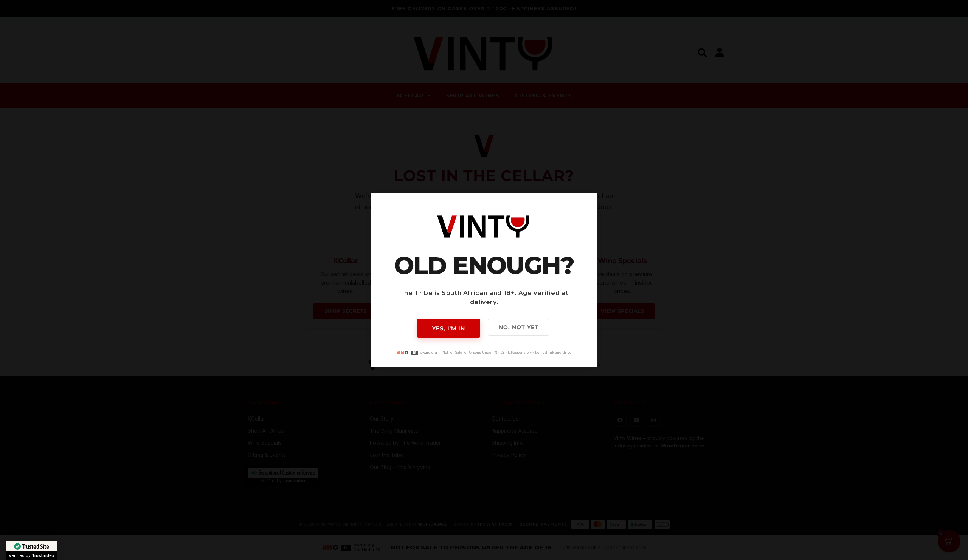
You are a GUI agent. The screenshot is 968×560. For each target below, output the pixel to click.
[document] (484, 280)
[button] (587, 203)
